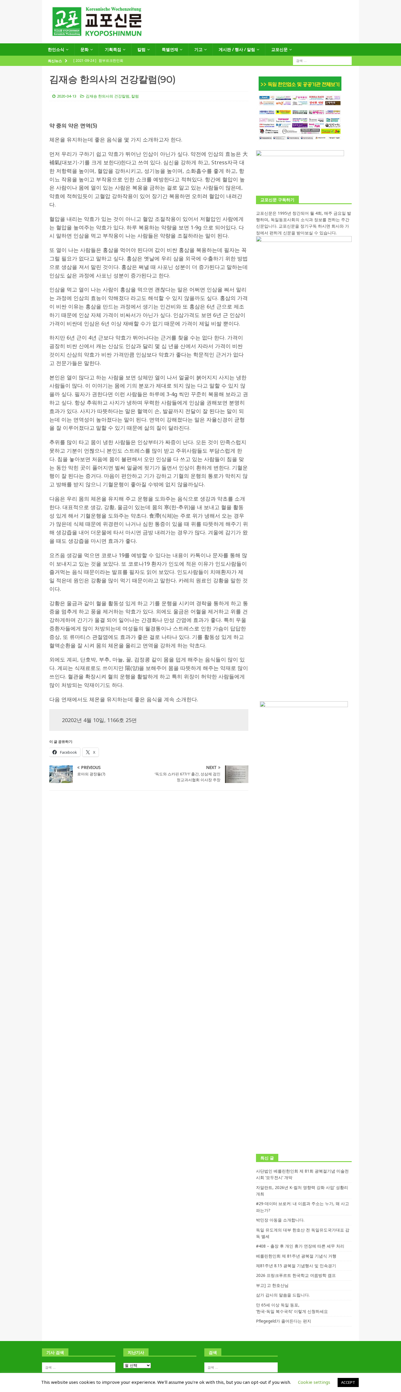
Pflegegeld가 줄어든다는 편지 (283, 1321)
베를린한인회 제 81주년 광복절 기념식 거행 (296, 1256)
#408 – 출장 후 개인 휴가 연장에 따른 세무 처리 (300, 1246)
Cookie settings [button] (314, 1382)
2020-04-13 (66, 96)
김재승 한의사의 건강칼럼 (107, 96)
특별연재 (170, 49)
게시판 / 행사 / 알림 (237, 49)
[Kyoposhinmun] (200, 40)
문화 (84, 49)
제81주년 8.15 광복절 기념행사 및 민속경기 (296, 1265)
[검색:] (322, 60)
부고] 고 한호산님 (272, 1285)
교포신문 (279, 49)
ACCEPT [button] (348, 1382)
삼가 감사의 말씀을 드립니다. (283, 1295)
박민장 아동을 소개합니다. (280, 1220)
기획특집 (113, 49)
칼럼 (141, 49)
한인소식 (56, 49)
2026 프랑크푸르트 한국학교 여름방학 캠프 (296, 1275)
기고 (198, 49)
